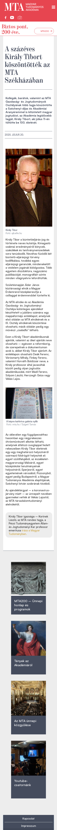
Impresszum (28, 825)
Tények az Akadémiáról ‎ (23, 663)
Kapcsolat (28, 818)
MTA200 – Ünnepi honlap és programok (28, 605)
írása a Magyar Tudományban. (24, 532)
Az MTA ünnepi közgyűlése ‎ (25, 723)
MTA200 (46, 31)
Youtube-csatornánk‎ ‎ (22, 783)
